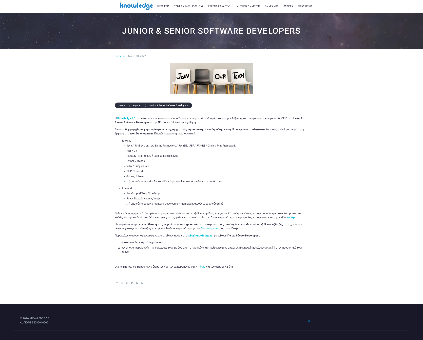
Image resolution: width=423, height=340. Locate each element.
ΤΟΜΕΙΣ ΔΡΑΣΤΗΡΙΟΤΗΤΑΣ (188, 6)
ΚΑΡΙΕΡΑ (288, 6)
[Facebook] (117, 283)
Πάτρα (201, 266)
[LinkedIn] (136, 283)
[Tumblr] (132, 283)
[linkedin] (309, 321)
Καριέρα (291, 217)
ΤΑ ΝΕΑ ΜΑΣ (271, 6)
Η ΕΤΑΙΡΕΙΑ (163, 6)
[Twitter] (122, 283)
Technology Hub (210, 228)
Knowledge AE (126, 118)
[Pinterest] (127, 283)
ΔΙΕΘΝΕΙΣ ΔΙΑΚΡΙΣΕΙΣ (248, 6)
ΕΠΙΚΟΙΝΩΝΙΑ (305, 6)
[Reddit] (141, 283)
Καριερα (120, 56)
